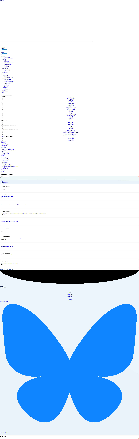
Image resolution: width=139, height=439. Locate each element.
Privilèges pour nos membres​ (7, 60)
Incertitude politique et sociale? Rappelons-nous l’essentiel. (10, 229)
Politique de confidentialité (70, 295)
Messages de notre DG (71, 138)
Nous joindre (2, 48)
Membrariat (4, 59)
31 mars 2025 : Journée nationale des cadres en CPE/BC (9, 221)
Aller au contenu (2, 0)
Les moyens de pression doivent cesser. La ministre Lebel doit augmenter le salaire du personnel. (15, 238)
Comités (5, 69)
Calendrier (2, 51)
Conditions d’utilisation (70, 294)
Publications (71, 112)
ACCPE (1, 172)
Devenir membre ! (5, 49)
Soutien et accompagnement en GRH (71, 108)
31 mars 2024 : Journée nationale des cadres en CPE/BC (9, 263)
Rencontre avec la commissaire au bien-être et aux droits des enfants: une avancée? (13, 204)
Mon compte (2, 171)
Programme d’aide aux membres (8, 64)
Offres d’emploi (6, 86)
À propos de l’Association (7, 57)
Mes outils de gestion (5, 163)
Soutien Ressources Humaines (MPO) (8, 82)
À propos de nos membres (71, 97)
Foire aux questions (6, 61)
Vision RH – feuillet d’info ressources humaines (70, 134)
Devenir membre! (3, 141)
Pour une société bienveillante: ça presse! (7, 196)
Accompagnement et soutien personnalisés (9, 63)
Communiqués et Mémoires (71, 139)
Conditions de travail (6, 66)
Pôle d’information (3, 147)
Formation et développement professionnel (9, 62)
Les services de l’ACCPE (6, 80)
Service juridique (6, 65)
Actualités (2, 73)
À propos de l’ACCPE (5, 56)
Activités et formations (4, 145)
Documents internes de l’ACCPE (71, 130)
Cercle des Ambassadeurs (71, 101)
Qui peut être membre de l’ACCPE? (8, 58)
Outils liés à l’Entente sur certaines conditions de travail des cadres (71, 132)
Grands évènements (5, 72)
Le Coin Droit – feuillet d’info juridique (7, 165)
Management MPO (71, 116)
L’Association (3, 142)
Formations (4, 71)
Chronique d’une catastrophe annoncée (7, 246)
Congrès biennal (6, 84)
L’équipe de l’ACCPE (5, 68)
